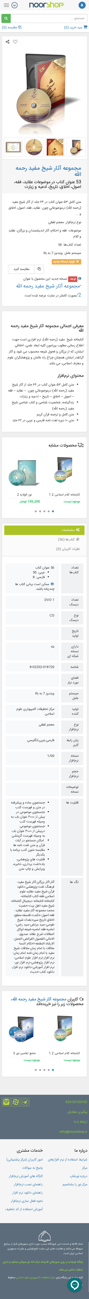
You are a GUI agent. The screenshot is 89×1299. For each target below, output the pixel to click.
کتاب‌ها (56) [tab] (66, 540)
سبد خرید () (73, 27)
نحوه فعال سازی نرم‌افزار (27, 1201)
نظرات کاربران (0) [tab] (68, 549)
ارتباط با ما (80, 1122)
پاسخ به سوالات (32, 1168)
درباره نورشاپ (78, 1176)
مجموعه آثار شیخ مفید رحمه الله (39, 999)
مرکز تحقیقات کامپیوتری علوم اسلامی (35, 1278)
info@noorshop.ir (73, 1132)
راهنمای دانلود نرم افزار (27, 1193)
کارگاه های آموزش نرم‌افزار (26, 1176)
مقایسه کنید (21, 269)
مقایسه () (10, 27)
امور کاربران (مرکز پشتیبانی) (24, 1160)
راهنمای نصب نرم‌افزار (28, 1184)
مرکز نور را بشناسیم (75, 1184)
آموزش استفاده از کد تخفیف (24, 1209)
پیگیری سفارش (77, 1112)
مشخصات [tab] (68, 530)
